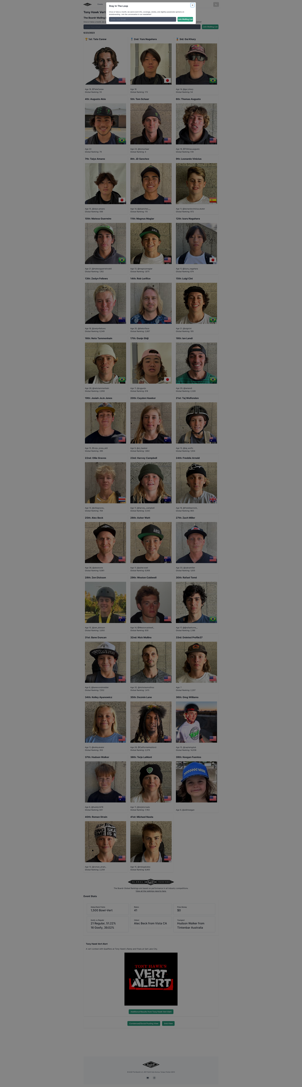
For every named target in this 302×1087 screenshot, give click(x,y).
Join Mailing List (185, 19)
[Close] (192, 5)
